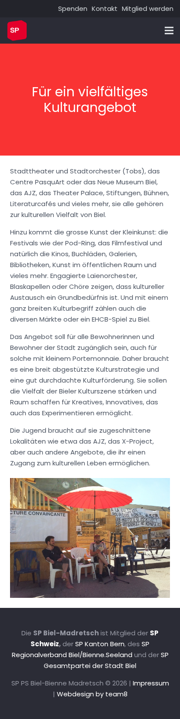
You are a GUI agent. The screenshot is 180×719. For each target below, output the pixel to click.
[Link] (17, 30)
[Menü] (169, 30)
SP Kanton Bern (100, 643)
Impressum (151, 683)
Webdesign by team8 (92, 694)
